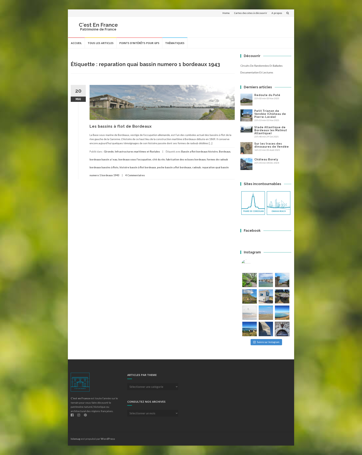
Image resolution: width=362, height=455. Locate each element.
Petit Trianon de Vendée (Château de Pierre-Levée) (270, 113)
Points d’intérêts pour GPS (139, 43)
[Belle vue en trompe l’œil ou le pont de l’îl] (266, 313)
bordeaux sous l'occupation (134, 159)
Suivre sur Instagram (268, 342)
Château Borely (266, 159)
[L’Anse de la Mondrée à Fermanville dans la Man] (282, 313)
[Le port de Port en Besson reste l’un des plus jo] (249, 329)
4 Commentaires (135, 175)
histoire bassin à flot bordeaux (138, 167)
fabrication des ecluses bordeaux (186, 159)
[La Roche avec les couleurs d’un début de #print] (249, 296)
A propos (277, 13)
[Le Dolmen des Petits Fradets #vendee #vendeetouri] (282, 296)
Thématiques (174, 43)
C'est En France (98, 25)
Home (226, 13)
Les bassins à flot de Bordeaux (121, 126)
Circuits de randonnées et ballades (261, 65)
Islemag (75, 438)
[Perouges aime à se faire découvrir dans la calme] (282, 329)
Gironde (109, 151)
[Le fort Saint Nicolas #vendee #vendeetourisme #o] (282, 280)
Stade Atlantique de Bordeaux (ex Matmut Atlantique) (270, 130)
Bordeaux (224, 151)
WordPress (108, 438)
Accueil (76, 43)
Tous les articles (101, 43)
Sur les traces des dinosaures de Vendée (271, 145)
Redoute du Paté (267, 95)
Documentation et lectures (256, 72)
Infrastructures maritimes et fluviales (137, 151)
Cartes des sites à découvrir (250, 13)
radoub (196, 167)
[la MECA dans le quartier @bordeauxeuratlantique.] (266, 329)
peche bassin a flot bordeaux (174, 167)
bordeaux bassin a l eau (103, 159)
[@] (251, 264)
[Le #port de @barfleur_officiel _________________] (266, 280)
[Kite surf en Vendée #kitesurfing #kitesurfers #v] (249, 313)
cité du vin (158, 159)
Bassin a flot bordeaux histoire (199, 151)
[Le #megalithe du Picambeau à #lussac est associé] (249, 280)
